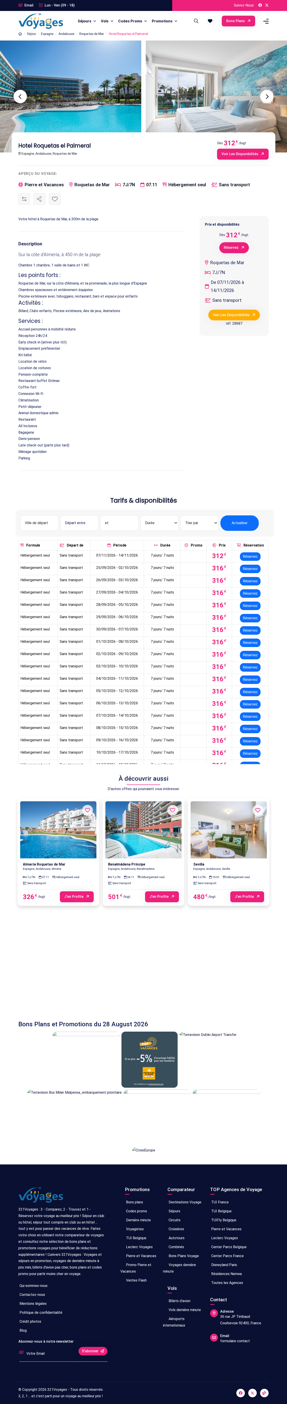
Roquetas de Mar (91, 34)
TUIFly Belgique (223, 1220)
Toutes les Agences (226, 1283)
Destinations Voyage (184, 1202)
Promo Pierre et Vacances (135, 1268)
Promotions (162, 21)
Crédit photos (30, 1321)
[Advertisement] (143, 967)
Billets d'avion (179, 1301)
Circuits (174, 1220)
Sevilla (198, 864)
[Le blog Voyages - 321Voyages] (264, 1393)
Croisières (176, 1229)
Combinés (176, 1247)
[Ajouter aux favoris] (55, 199)
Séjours (85, 21)
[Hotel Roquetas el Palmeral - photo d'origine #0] (216, 96)
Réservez (231, 247)
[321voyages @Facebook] (240, 1393)
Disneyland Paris (223, 1265)
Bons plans (236, 21)
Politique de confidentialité (40, 1312)
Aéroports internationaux (174, 1322)
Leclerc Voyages (139, 1247)
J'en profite (74, 896)
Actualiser (240, 523)
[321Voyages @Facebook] (260, 5)
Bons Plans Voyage (183, 1256)
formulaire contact (235, 1341)
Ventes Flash (136, 1280)
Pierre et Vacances (140, 1256)
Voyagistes (134, 1229)
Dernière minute (138, 1220)
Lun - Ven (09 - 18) (59, 5)
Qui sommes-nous (33, 1286)
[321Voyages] (20, 34)
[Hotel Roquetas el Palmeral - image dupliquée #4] (70, 96)
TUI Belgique (135, 1238)
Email (28, 5)
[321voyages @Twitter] (252, 1393)
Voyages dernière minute (179, 1268)
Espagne (47, 34)
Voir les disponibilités (240, 154)
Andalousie (66, 34)
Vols (105, 21)
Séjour (31, 34)
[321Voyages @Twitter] (267, 5)
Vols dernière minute (184, 1310)
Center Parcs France (227, 1256)
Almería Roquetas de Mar (44, 864)
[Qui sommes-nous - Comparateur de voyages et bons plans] (40, 1196)
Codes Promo (130, 21)
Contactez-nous (32, 1295)
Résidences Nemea (226, 1274)
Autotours (176, 1238)
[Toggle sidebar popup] (265, 21)
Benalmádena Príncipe (126, 864)
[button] (210, 21)
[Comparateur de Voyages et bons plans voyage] (40, 21)
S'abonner (90, 1351)
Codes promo (136, 1211)
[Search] (195, 21)
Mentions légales (33, 1303)
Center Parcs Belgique (228, 1247)
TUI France (219, 1202)
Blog (23, 1330)
